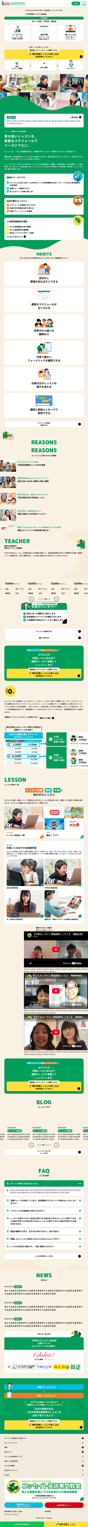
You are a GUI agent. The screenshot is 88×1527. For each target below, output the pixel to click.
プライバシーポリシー (11, 1514)
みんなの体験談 (9, 1466)
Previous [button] (31, 599)
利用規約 (48, 1511)
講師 (5, 1447)
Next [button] (56, 599)
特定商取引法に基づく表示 (13, 1511)
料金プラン (8, 1452)
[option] (21, 577)
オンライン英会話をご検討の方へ (15, 1438)
